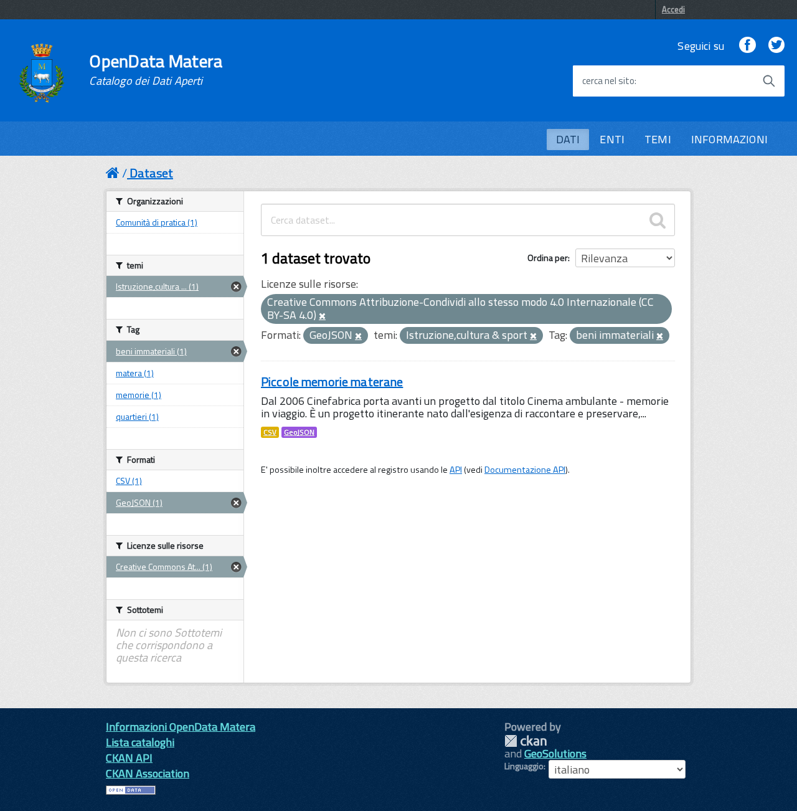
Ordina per (547, 257)
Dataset (151, 173)
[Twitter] (776, 45)
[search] (657, 220)
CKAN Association (147, 773)
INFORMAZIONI (729, 139)
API (456, 470)
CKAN (525, 740)
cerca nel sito (608, 81)
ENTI (612, 139)
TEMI (657, 139)
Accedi (673, 9)
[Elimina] (322, 316)
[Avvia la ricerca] (769, 81)
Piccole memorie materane (332, 381)
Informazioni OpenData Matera (180, 726)
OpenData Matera (155, 69)
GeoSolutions (555, 753)
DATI (568, 139)
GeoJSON (299, 432)
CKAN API (129, 757)
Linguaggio (524, 766)
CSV (269, 432)
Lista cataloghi (140, 742)
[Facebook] (747, 45)
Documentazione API (524, 470)
